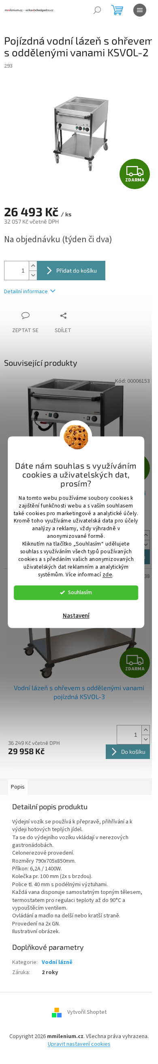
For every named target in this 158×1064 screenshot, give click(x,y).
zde (107, 574)
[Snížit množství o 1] (33, 275)
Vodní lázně (57, 962)
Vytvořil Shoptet (87, 1012)
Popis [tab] (18, 787)
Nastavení (76, 616)
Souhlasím (80, 592)
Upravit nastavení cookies (79, 1044)
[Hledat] (97, 10)
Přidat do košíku (76, 270)
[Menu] (140, 10)
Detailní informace (26, 292)
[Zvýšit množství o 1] (33, 266)
